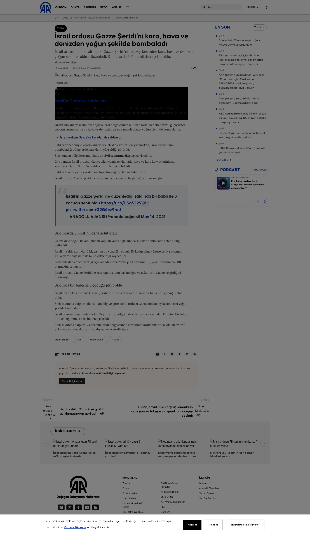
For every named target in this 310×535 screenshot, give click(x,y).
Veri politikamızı (75, 527)
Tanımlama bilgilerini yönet (245, 525)
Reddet (214, 525)
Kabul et (192, 525)
